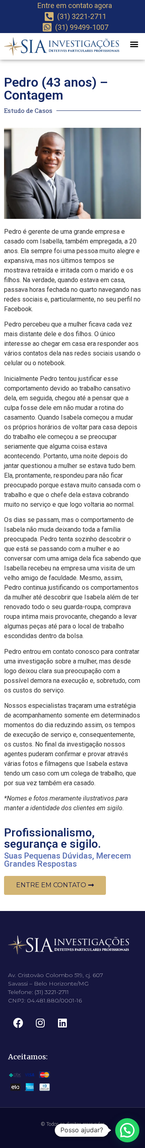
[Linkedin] (62, 1023)
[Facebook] (18, 1023)
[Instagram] (40, 1023)
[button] (134, 43)
